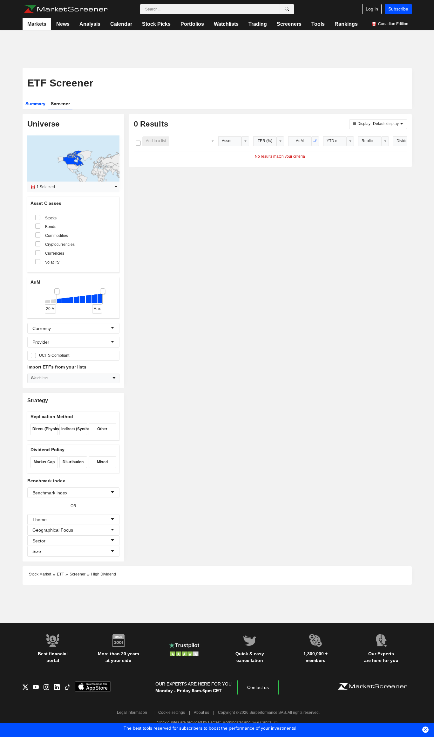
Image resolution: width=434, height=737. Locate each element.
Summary (35, 103)
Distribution (73, 462)
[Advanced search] (287, 9)
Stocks (51, 218)
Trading (257, 24)
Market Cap (44, 462)
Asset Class (231, 141)
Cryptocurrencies (60, 244)
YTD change (336, 141)
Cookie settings (171, 712)
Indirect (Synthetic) (74, 429)
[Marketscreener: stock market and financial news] (66, 9)
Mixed (102, 462)
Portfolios (192, 24)
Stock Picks (156, 24)
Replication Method (371, 141)
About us (201, 712)
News (63, 24)
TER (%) (265, 141)
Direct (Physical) (45, 429)
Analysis (89, 24)
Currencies (54, 253)
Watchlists (226, 24)
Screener (60, 103)
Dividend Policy (406, 141)
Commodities (56, 235)
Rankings (346, 24)
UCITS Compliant (54, 355)
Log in (372, 8)
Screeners (289, 24)
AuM (300, 141)
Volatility (52, 262)
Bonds (50, 226)
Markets (36, 24)
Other (102, 429)
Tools (318, 24)
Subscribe (398, 8)
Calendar (121, 24)
